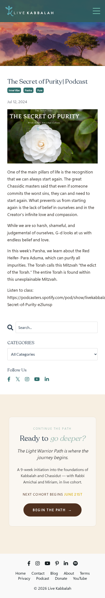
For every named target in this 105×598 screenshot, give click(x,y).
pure (39, 90)
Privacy (24, 578)
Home (20, 573)
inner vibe (14, 90)
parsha (28, 90)
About (69, 573)
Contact (38, 573)
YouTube (80, 578)
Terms (85, 573)
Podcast (42, 578)
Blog (54, 573)
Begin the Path (52, 509)
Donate (61, 578)
